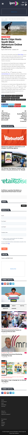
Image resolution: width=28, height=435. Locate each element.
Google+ (18, 104)
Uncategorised (15, 328)
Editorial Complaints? (5, 414)
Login (22, 4)
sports (3, 101)
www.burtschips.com (5, 73)
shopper (13, 99)
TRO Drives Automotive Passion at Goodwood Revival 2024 (11, 330)
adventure (7, 95)
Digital (6, 18)
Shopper (3, 422)
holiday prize (19, 95)
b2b (5, 305)
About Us (3, 411)
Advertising (3, 404)
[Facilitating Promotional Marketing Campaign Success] (14, 344)
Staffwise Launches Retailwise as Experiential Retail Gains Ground (11, 190)
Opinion (11, 352)
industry (5, 308)
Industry (3, 423)
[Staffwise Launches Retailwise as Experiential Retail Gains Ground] (14, 181)
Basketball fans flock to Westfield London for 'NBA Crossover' (22, 117)
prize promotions (15, 97)
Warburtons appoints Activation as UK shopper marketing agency (13, 147)
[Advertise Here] (13, 294)
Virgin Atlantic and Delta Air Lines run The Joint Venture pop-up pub (5, 116)
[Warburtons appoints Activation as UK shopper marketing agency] (14, 137)
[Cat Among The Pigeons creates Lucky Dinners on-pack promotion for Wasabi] (14, 159)
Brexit (14, 305)
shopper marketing (20, 99)
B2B (2, 420)
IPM (8, 352)
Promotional (4, 401)
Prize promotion (20, 376)
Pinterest (18, 106)
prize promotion (5, 97)
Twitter (12, 104)
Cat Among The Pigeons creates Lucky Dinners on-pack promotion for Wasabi (13, 169)
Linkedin (5, 106)
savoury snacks (5, 99)
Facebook (5, 104)
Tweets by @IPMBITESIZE (7, 258)
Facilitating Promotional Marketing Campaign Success (11, 355)
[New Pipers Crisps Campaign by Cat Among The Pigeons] (14, 368)
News (10, 328)
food (13, 95)
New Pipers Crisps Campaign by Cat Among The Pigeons (13, 380)
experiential (6, 328)
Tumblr (11, 106)
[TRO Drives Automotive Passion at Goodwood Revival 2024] (14, 319)
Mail (24, 106)
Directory (3, 406)
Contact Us (3, 412)
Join (23, 2)
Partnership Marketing (11, 376)
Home (2, 18)
